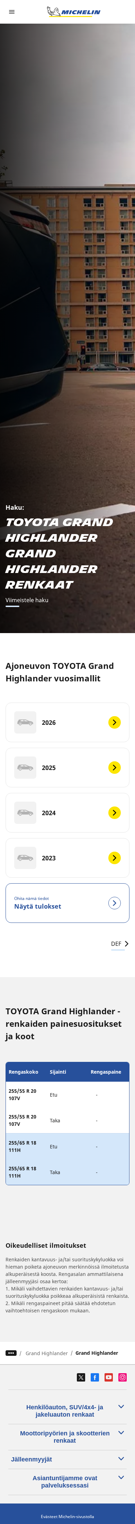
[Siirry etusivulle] (73, 12)
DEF (116, 944)
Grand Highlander (47, 1353)
